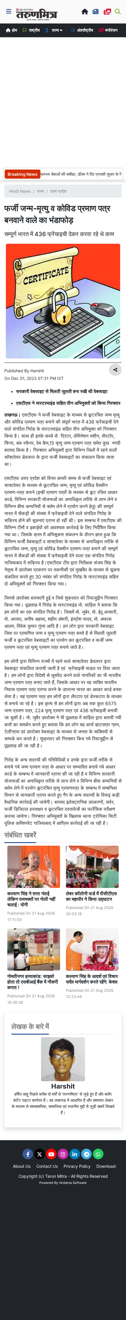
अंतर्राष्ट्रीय (84, 30)
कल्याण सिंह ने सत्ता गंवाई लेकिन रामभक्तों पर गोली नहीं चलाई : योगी (31, 899)
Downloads (107, 1166)
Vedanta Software (73, 1183)
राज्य (40, 191)
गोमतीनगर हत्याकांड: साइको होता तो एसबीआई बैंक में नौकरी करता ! (32, 981)
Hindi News (20, 191)
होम (14, 30)
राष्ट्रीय (34, 30)
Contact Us (47, 1166)
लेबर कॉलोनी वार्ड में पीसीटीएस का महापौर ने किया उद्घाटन (91, 896)
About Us (21, 1166)
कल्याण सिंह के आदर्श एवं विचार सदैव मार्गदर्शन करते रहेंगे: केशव (92, 979)
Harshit (63, 1086)
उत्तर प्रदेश (58, 191)
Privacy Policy (77, 1166)
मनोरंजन (111, 30)
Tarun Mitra (56, 1176)
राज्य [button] (55, 30)
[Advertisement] (63, 102)
